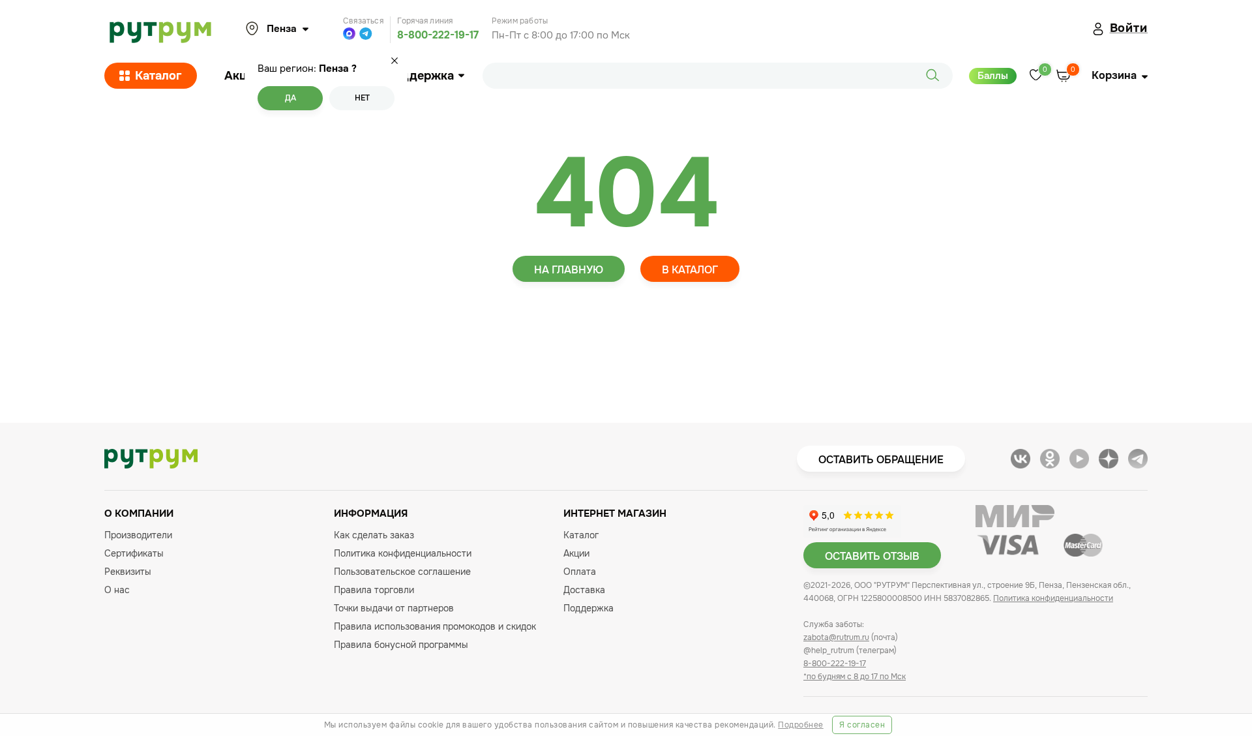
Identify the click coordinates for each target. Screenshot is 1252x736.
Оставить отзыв (872, 556)
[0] (1036, 76)
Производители (138, 535)
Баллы (992, 75)
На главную (568, 270)
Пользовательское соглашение (402, 571)
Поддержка (419, 76)
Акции (242, 76)
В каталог (690, 270)
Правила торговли (374, 590)
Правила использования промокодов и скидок (435, 626)
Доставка (584, 590)
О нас (117, 590)
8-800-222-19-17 (438, 35)
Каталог (158, 76)
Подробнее (801, 725)
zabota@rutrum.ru (836, 637)
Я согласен (862, 725)
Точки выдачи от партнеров (394, 608)
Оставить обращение (881, 460)
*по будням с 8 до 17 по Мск (854, 676)
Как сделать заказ (374, 535)
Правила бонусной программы (401, 645)
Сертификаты (134, 553)
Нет (362, 98)
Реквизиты (127, 571)
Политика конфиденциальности (402, 553)
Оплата (579, 571)
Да (290, 98)
